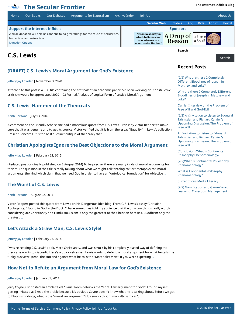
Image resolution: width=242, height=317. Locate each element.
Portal (227, 23)
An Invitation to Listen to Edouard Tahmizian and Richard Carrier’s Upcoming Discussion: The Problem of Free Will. (205, 139)
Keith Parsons (17, 116)
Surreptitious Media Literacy (198, 181)
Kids (201, 23)
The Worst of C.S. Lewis (33, 184)
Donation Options (20, 42)
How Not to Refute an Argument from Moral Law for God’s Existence (84, 268)
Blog (190, 23)
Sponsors (178, 28)
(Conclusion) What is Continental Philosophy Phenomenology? (201, 153)
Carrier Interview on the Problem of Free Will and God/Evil (203, 107)
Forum (214, 23)
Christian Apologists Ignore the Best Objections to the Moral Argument (88, 145)
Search (183, 50)
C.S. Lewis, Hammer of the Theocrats (49, 105)
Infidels (176, 23)
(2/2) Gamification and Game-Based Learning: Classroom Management (203, 189)
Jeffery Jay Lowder (20, 81)
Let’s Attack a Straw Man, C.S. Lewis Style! (54, 228)
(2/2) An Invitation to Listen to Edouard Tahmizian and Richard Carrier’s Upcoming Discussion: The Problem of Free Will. (205, 121)
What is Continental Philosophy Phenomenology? (200, 173)
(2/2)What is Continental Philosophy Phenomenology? (203, 163)
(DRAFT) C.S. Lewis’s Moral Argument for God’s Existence (70, 70)
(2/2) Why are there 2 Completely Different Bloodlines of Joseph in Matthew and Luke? (201, 81)
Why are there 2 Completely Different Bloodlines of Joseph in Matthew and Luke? (204, 95)
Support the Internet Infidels (35, 28)
